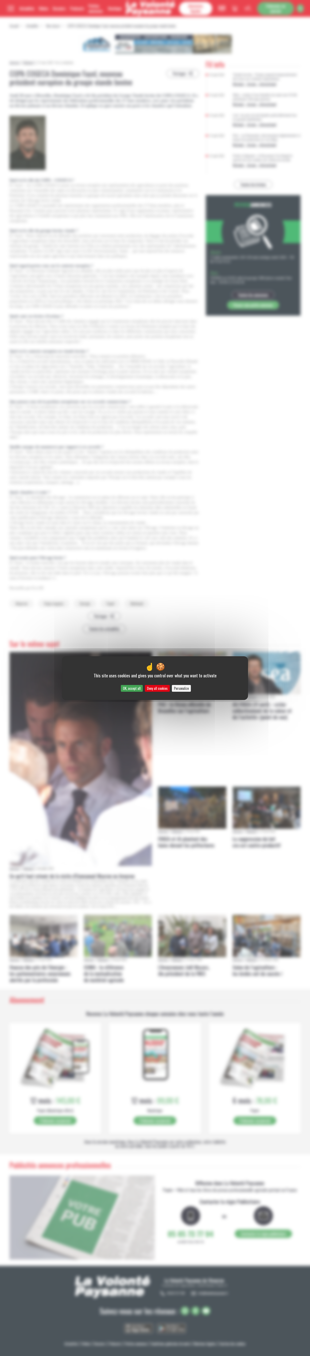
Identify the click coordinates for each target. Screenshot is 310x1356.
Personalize (181, 688)
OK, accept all (132, 688)
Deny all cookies (157, 688)
